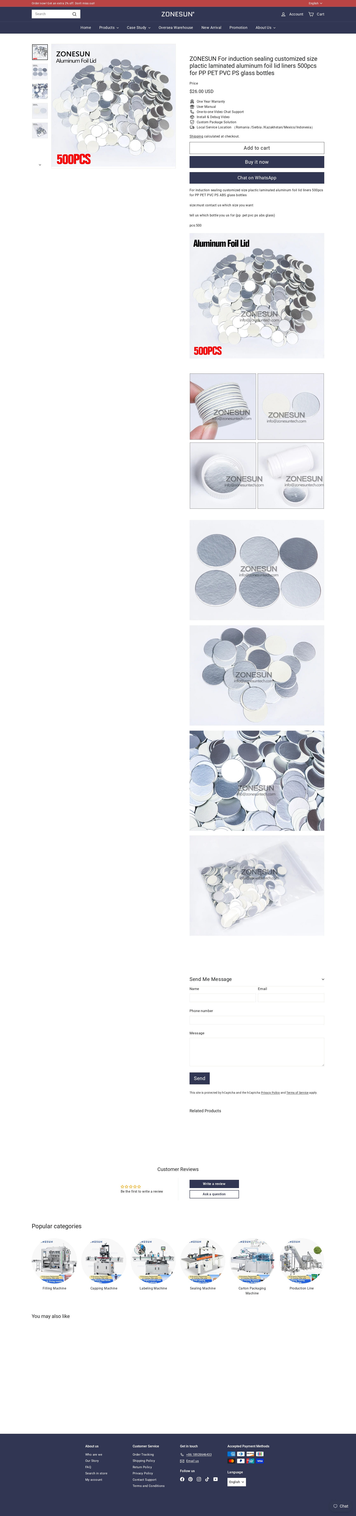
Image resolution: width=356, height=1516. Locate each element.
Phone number (201, 1011)
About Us (264, 27)
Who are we (93, 1454)
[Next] (40, 163)
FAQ (88, 1467)
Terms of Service (297, 1092)
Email (262, 989)
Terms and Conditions (149, 1486)
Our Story (92, 1461)
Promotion (238, 27)
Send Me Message (211, 979)
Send (199, 1078)
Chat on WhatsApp (257, 177)
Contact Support (144, 1480)
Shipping (196, 136)
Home (86, 27)
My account (93, 1480)
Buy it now (257, 162)
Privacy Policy (270, 1092)
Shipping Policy (144, 1461)
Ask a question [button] (214, 1194)
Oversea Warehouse (176, 27)
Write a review (214, 1184)
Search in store (96, 1473)
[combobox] (56, 14)
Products (107, 27)
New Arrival (211, 27)
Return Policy (142, 1467)
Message (197, 1033)
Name (194, 989)
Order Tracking (143, 1454)
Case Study (137, 27)
